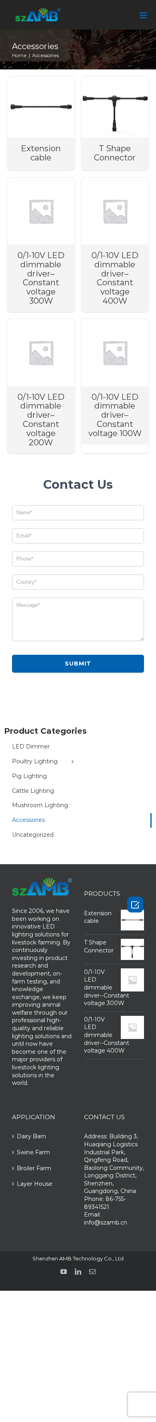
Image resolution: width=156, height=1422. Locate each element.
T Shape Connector (115, 153)
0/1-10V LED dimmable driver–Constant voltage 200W (41, 419)
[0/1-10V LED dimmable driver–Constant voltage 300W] (40, 211)
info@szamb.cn (105, 1222)
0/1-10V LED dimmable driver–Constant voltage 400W (115, 278)
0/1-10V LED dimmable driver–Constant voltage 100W (115, 415)
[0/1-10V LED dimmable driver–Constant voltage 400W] (114, 211)
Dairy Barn (31, 1136)
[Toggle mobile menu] (144, 15)
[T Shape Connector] (114, 107)
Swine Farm (33, 1152)
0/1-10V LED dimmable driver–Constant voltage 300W (41, 278)
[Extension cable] (40, 107)
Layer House (34, 1183)
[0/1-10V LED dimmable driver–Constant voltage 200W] (40, 352)
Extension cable (41, 153)
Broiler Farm (34, 1168)
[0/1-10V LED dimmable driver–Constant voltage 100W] (114, 352)
